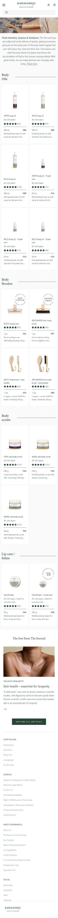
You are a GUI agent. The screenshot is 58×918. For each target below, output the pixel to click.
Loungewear (8, 760)
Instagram (7, 890)
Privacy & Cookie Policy (13, 810)
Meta (5, 895)
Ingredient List (9, 870)
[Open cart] (54, 4)
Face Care (7, 750)
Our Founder (8, 840)
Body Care (7, 755)
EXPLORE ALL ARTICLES (29, 722)
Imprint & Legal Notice (12, 785)
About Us (7, 830)
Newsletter (8, 885)
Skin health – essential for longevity (26, 686)
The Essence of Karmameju (14, 835)
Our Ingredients (9, 850)
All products (8, 745)
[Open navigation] (4, 5)
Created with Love (11, 865)
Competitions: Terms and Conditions (18, 805)
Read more (32, 63)
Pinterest (7, 900)
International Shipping (12, 795)
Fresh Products (10, 855)
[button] (10, 123)
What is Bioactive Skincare (14, 845)
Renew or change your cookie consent (19, 780)
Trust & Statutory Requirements (16, 860)
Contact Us (8, 790)
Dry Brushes (8, 765)
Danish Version (9, 815)
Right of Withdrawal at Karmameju (17, 800)
